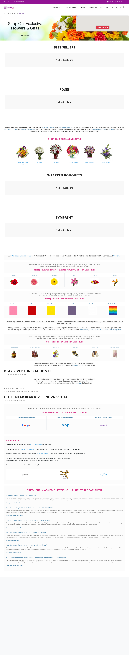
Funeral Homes (78, 365)
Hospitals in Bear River (13, 540)
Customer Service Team (21, 256)
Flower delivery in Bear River (14, 515)
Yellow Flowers (51, 304)
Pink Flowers (13, 304)
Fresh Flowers (70, 7)
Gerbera (34, 275)
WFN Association (42, 453)
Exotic (115, 275)
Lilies (74, 275)
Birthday (15, 129)
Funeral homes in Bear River (14, 527)
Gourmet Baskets (35, 347)
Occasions (56, 7)
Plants (81, 7)
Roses (103, 129)
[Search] (112, 7)
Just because (95, 329)
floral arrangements (65, 127)
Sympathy (92, 7)
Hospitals (78, 383)
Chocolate (75, 347)
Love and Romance (28, 129)
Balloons (56, 347)
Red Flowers (32, 304)
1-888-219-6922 (19, 2)
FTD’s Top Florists (36, 444)
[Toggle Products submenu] (107, 7)
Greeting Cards (114, 347)
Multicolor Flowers (113, 304)
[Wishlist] (116, 7)
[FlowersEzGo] (9, 7)
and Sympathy (115, 329)
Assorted (94, 275)
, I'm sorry (105, 329)
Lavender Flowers (72, 304)
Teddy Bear (95, 347)
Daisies (54, 275)
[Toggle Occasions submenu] (61, 7)
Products (103, 7)
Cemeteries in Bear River (13, 552)
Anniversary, (85, 329)
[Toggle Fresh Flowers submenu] (75, 7)
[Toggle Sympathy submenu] (96, 7)
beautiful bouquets (48, 127)
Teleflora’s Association (28, 449)
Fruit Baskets (14, 347)
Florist (14, 13)
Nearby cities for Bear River (14, 503)
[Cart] (119, 7)
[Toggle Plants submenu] (84, 7)
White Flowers (92, 304)
